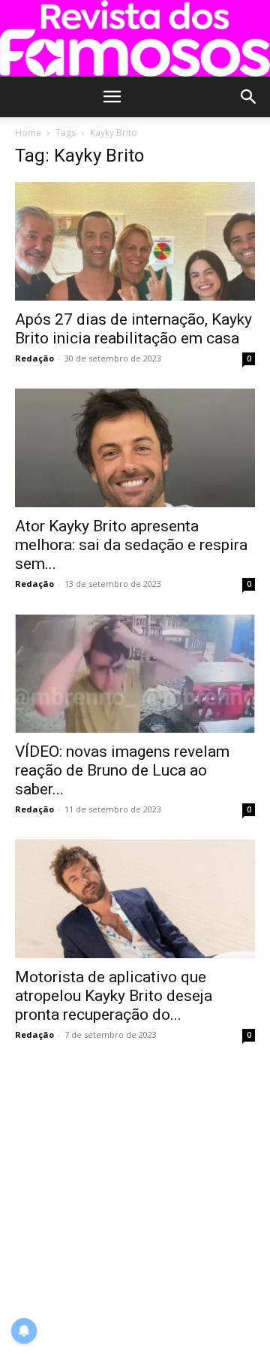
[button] (112, 97)
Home (28, 132)
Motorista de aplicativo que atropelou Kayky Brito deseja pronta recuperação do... (113, 996)
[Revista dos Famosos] (135, 38)
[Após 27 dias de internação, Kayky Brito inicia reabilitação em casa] (135, 241)
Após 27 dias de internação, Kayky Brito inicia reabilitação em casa (133, 328)
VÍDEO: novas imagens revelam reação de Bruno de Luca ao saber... (122, 770)
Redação (34, 358)
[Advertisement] (135, 1200)
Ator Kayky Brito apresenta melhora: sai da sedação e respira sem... (131, 545)
